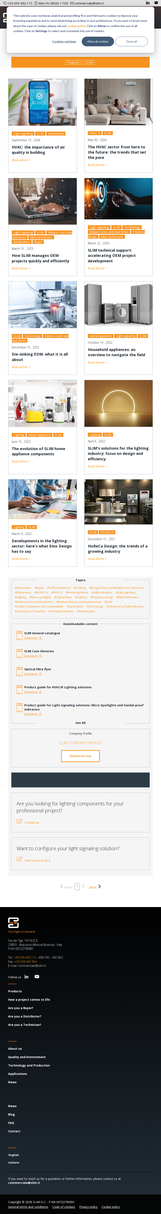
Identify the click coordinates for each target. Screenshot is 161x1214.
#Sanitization (75, 606)
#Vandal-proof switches (30, 611)
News (12, 1082)
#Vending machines (61, 611)
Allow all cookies (98, 41)
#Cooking (80, 588)
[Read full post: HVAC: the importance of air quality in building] (42, 102)
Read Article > (21, 160)
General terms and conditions (28, 1207)
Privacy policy (88, 1207)
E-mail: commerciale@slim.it (27, 966)
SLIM (89, 62)
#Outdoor (81, 597)
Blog (11, 1114)
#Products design (102, 597)
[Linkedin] (148, 3)
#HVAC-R (56, 592)
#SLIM (108, 602)
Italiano (13, 1162)
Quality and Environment (27, 1057)
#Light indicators (102, 592)
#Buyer (39, 588)
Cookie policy (111, 1207)
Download (30, 638)
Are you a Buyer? (20, 1008)
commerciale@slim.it (24, 1183)
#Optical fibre (63, 597)
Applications (17, 1074)
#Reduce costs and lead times (34, 602)
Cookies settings (64, 41)
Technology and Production (29, 1065)
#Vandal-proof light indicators (125, 606)
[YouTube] (156, 3)
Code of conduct (63, 1207)
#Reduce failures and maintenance (78, 602)
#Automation (23, 588)
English (14, 1155)
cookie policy (76, 26)
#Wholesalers (86, 611)
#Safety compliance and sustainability (39, 606)
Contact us (32, 822)
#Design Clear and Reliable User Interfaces (116, 588)
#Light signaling (125, 592)
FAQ (11, 1123)
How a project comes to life (29, 1000)
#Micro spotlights (40, 597)
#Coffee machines (58, 588)
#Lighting (20, 597)
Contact (14, 1131)
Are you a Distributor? (24, 1016)
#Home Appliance (77, 592)
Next (93, 887)
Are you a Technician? (24, 1025)
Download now (80, 756)
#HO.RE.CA (41, 592)
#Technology (95, 606)
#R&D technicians (127, 597)
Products (73, 62)
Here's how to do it (38, 860)
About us (15, 1049)
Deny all (132, 41)
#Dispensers (23, 592)
